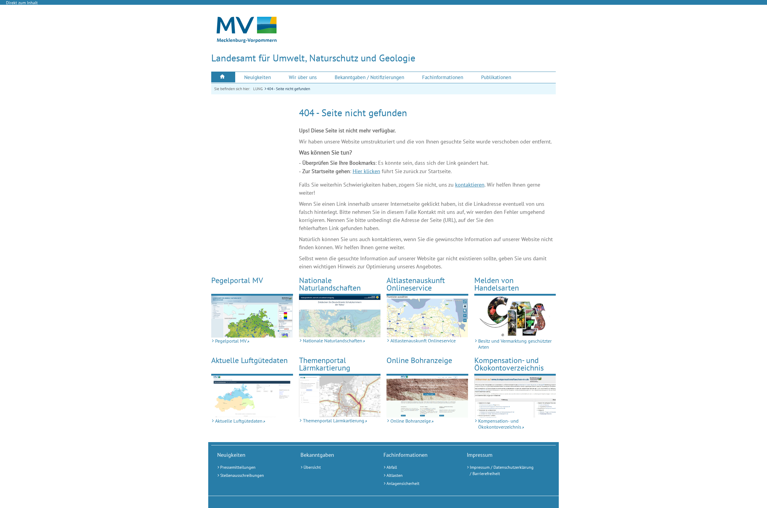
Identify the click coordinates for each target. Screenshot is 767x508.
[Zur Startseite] (247, 41)
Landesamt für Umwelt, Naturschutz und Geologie (313, 58)
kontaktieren (469, 184)
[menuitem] (223, 77)
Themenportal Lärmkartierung (324, 364)
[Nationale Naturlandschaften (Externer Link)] (340, 317)
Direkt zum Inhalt (22, 2)
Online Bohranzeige (419, 360)
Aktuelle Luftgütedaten (249, 360)
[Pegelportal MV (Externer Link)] (252, 317)
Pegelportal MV (237, 280)
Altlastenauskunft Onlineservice (415, 284)
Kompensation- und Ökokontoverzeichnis (509, 364)
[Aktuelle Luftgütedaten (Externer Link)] (252, 397)
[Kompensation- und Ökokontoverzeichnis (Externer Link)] (515, 397)
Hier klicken (366, 171)
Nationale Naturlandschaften (330, 284)
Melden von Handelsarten (496, 284)
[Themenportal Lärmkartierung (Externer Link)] (340, 397)
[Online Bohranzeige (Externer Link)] (427, 397)
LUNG (258, 88)
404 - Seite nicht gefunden (288, 88)
